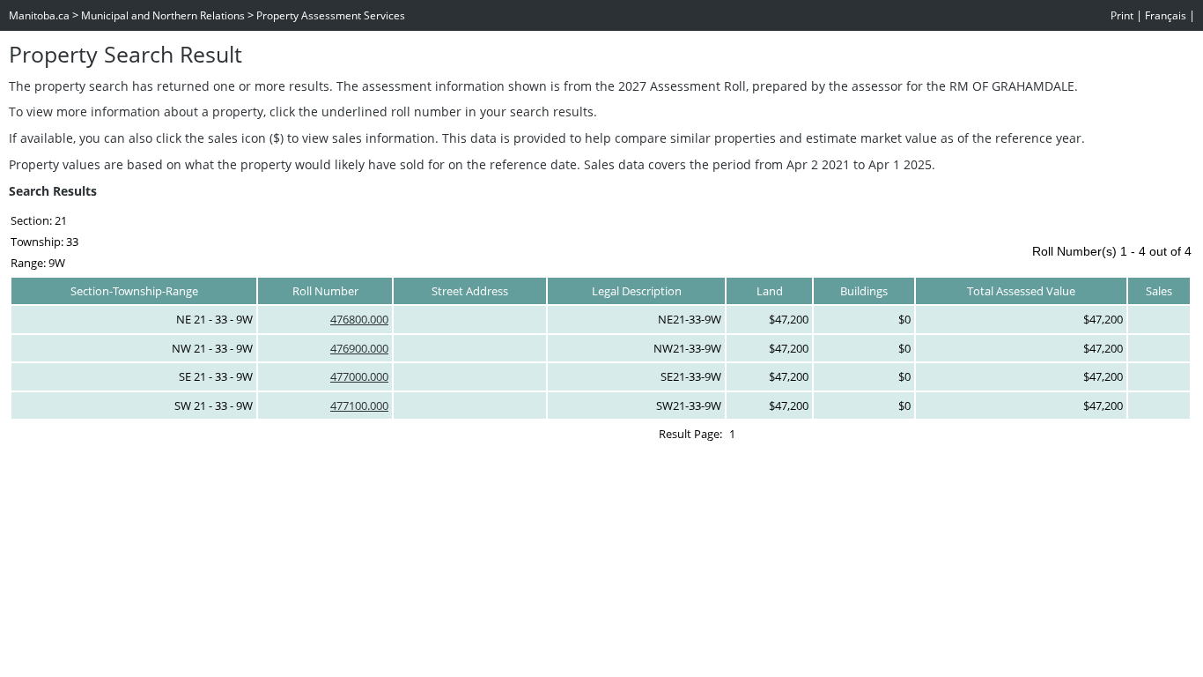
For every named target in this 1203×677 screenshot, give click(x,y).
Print (1122, 15)
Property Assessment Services (330, 15)
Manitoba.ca (39, 15)
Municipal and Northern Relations (163, 15)
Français (1165, 15)
